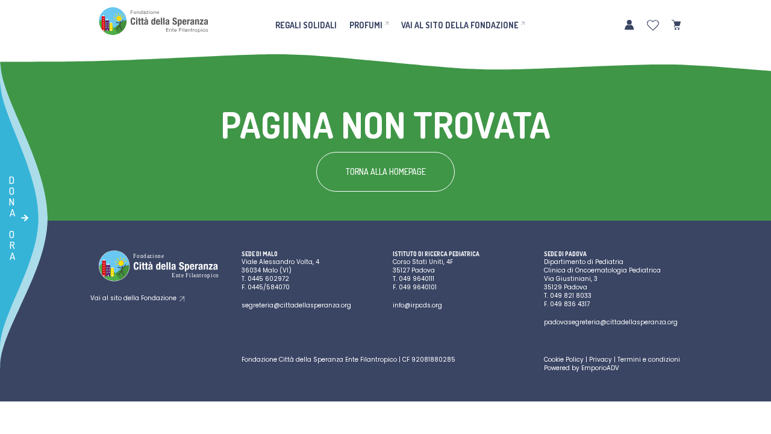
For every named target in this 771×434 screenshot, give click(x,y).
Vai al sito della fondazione (460, 25)
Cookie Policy (564, 359)
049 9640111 (416, 278)
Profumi (365, 25)
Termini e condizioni (648, 359)
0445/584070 (269, 287)
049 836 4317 (570, 304)
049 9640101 (418, 287)
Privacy (600, 359)
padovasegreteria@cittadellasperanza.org (611, 322)
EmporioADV (600, 368)
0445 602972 (268, 278)
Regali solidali (306, 25)
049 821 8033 (571, 295)
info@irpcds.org (417, 305)
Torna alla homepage (386, 171)
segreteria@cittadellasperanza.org (296, 305)
